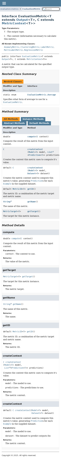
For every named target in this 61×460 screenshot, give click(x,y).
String (6, 201)
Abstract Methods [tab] (14, 123)
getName (31, 201)
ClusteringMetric (30, 47)
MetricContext (14, 23)
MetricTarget (10, 211)
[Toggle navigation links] (4, 3)
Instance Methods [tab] (33, 119)
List (50, 152)
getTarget (32, 211)
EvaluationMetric (31, 9)
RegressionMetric (33, 50)
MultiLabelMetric (13, 50)
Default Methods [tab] (39, 123)
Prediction (34, 155)
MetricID (17, 189)
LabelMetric (47, 47)
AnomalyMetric (11, 47)
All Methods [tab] (11, 119)
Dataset (31, 173)
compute (31, 136)
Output (22, 20)
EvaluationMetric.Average (41, 95)
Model (31, 152)
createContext (35, 149)
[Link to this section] (38, 74)
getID (30, 189)
